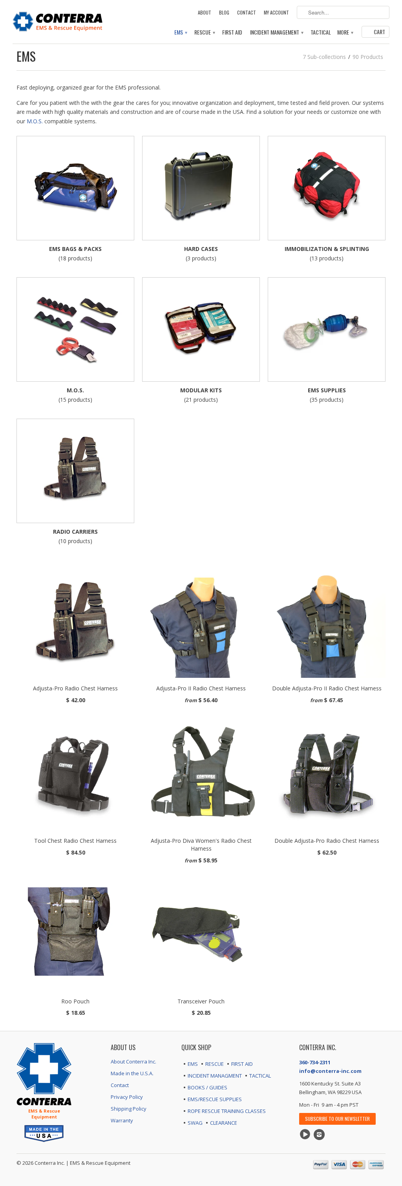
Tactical (321, 32)
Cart (379, 31)
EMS (180, 32)
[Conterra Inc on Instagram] (320, 1134)
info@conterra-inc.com (330, 1070)
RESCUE (214, 1063)
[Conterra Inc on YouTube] (306, 1134)
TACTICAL (260, 1075)
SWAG (195, 1122)
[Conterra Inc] (58, 20)
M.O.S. (35, 121)
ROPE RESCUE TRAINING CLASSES (227, 1111)
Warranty (122, 1120)
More (345, 32)
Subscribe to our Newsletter (337, 1118)
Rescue (204, 32)
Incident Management (276, 32)
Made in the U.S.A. (132, 1073)
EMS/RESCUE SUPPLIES (215, 1099)
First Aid (232, 32)
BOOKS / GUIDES (207, 1087)
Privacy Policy (127, 1096)
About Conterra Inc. (133, 1061)
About (204, 12)
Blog (224, 12)
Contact (246, 12)
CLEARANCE (223, 1122)
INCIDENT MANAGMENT (215, 1075)
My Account (276, 12)
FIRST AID (242, 1063)
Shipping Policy (128, 1108)
